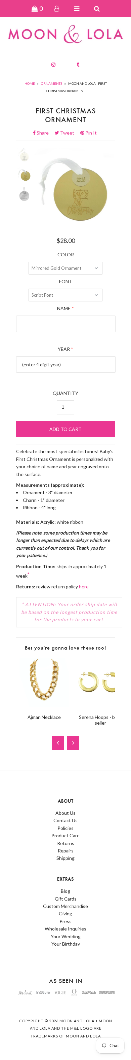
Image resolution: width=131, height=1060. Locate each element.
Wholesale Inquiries (65, 928)
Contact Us (65, 820)
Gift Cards (66, 899)
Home (30, 83)
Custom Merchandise (65, 906)
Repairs (66, 850)
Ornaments (51, 83)
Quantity (65, 393)
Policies (65, 828)
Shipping (65, 858)
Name (64, 308)
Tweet (69, 133)
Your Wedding (66, 936)
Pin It (90, 133)
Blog (65, 891)
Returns (65, 843)
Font (65, 281)
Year (64, 349)
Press (65, 921)
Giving (65, 913)
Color (65, 254)
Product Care (65, 835)
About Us (65, 813)
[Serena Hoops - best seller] (100, 705)
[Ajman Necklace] (44, 705)
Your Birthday (65, 944)
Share (45, 133)
